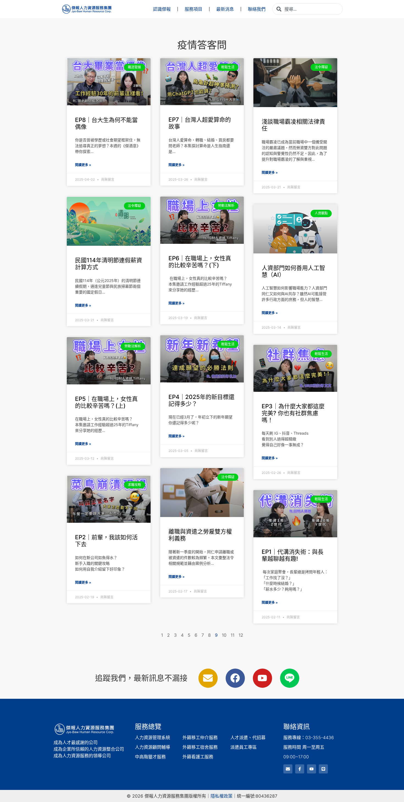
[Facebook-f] (299, 768)
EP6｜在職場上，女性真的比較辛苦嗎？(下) (199, 262)
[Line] (323, 768)
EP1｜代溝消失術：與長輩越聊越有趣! (292, 555)
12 (241, 635)
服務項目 (193, 9)
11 (232, 635)
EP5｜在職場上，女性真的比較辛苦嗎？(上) (106, 402)
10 (224, 635)
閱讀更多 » (83, 165)
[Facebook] (235, 678)
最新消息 (225, 9)
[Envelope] (208, 678)
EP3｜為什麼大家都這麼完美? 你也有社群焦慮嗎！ (293, 413)
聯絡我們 (256, 9)
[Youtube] (262, 678)
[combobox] (307, 9)
